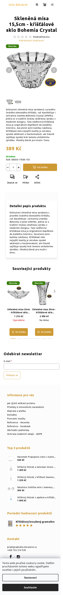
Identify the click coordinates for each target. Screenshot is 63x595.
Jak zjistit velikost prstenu (21, 403)
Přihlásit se (12, 375)
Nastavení (30, 577)
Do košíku (42, 167)
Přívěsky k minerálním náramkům (25, 407)
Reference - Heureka (18, 422)
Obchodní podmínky (18, 430)
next (54, 291)
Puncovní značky (16, 418)
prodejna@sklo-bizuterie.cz (22, 547)
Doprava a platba (16, 410)
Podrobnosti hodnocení (31, 40)
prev (8, 291)
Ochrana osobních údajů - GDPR (24, 433)
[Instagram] (18, 556)
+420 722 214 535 (16, 550)
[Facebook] (10, 556)
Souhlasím (30, 587)
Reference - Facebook (18, 426)
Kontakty (12, 414)
